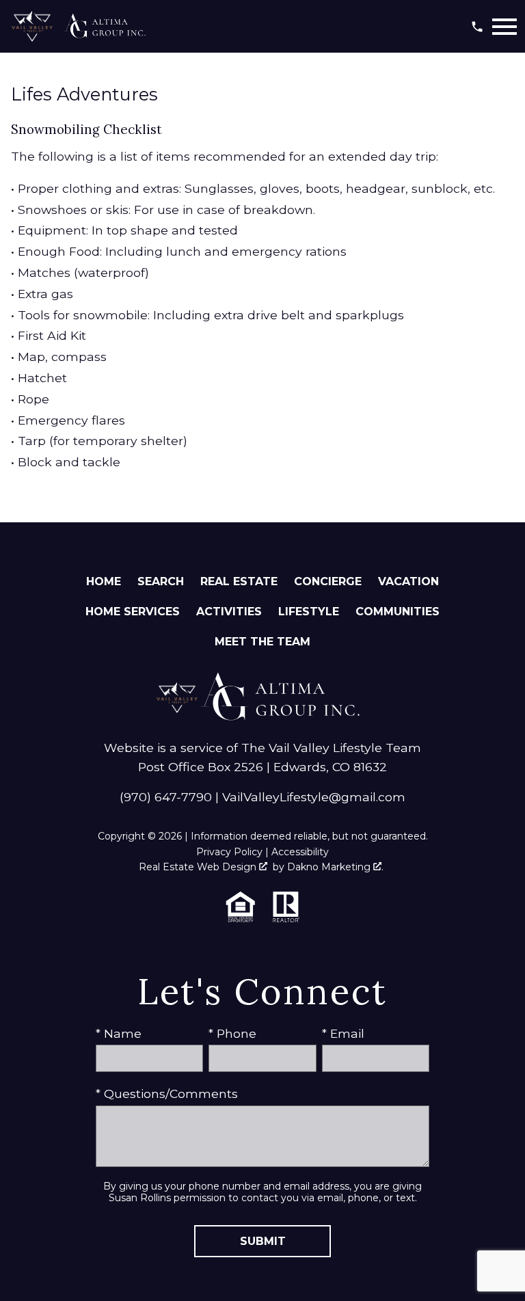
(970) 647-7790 (166, 797)
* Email (343, 1033)
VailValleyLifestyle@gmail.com (313, 797)
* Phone (232, 1033)
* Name (119, 1033)
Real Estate (239, 581)
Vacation (408, 581)
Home (103, 581)
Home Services (132, 611)
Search (160, 581)
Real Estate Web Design (199, 867)
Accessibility (300, 852)
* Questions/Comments (167, 1093)
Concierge (328, 581)
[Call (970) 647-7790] (477, 26)
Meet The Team (262, 641)
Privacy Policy (229, 852)
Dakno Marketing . (335, 867)
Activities (229, 611)
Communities (397, 611)
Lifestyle (308, 611)
